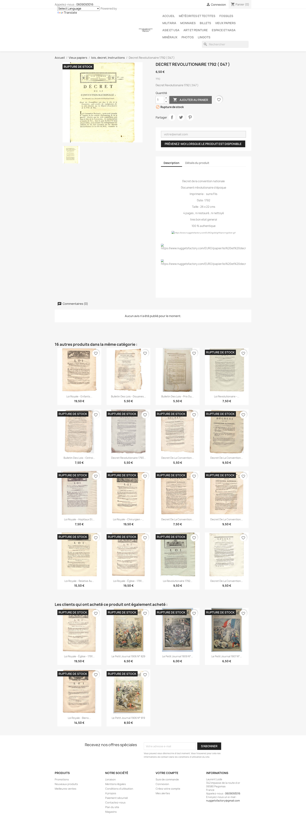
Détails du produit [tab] (197, 163)
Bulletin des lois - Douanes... (128, 396)
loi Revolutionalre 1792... (177, 581)
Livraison (110, 779)
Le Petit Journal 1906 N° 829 (128, 656)
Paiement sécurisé (116, 798)
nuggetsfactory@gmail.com (223, 800)
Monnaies (188, 23)
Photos (188, 37)
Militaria (169, 23)
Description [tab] (171, 163)
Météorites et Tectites (197, 16)
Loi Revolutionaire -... (226, 396)
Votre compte (167, 773)
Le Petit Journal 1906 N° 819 (128, 718)
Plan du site (112, 807)
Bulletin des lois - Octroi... (79, 457)
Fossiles (226, 16)
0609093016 (84, 4)
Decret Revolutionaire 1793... (128, 457)
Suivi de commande (167, 779)
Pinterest (190, 117)
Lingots (204, 37)
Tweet (181, 117)
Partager (171, 117)
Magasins (111, 811)
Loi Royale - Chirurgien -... (128, 519)
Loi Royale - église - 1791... (128, 581)
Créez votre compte (168, 788)
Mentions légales (115, 784)
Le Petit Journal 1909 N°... (177, 656)
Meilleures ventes (65, 788)
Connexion (162, 784)
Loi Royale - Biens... (79, 718)
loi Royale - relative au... (79, 581)
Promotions (62, 779)
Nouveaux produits (66, 784)
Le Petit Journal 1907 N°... (226, 656)
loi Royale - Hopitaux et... (79, 519)
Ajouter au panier (190, 100)
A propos (110, 793)
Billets (205, 23)
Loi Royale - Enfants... (79, 396)
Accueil (168, 16)
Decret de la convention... (177, 457)
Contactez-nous (115, 802)
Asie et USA (170, 30)
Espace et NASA (224, 30)
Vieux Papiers (225, 23)
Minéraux (169, 37)
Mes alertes (163, 793)
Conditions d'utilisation (119, 788)
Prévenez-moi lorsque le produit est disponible (203, 144)
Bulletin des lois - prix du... (177, 396)
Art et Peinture (195, 30)
